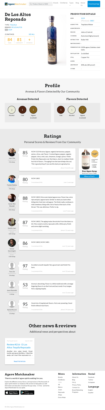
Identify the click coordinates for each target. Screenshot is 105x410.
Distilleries (64, 3)
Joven (60, 390)
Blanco (60, 387)
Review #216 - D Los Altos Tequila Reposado (19, 346)
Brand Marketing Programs (77, 391)
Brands (55, 3)
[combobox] (40, 4)
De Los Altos (16, 27)
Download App (93, 4)
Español (90, 392)
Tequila (13, 25)
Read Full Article (19, 361)
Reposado (61, 392)
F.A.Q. (74, 382)
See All (32, 34)
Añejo (60, 395)
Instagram (91, 382)
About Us (83, 4)
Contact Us (76, 387)
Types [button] (71, 3)
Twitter (90, 380)
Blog (77, 3)
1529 (10, 30)
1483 (92, 21)
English (90, 390)
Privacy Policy (76, 385)
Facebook (91, 377)
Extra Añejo (62, 397)
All (59, 384)
